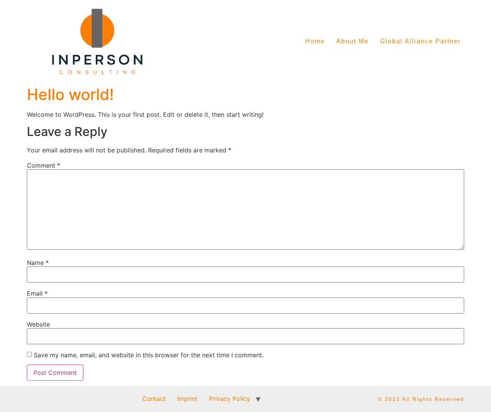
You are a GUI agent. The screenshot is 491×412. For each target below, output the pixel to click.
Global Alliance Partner (420, 41)
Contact (154, 398)
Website (38, 324)
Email (37, 293)
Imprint (187, 398)
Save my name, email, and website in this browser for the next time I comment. (149, 355)
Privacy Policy (229, 398)
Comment (43, 165)
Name (38, 263)
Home (315, 41)
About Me (352, 41)
